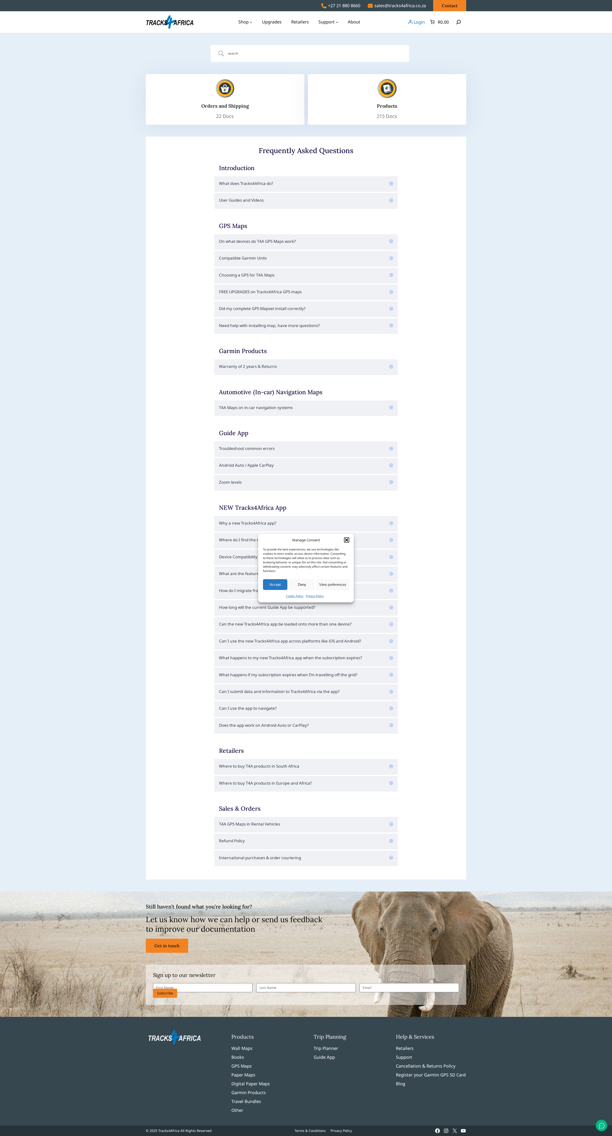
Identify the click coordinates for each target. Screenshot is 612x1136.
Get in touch (167, 945)
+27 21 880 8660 (344, 5)
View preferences (332, 584)
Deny (302, 584)
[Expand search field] (458, 22)
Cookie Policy (294, 596)
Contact (450, 5)
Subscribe (165, 993)
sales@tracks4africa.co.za (400, 5)
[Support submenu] (337, 22)
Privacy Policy (315, 596)
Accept (275, 584)
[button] (346, 540)
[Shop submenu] (251, 22)
